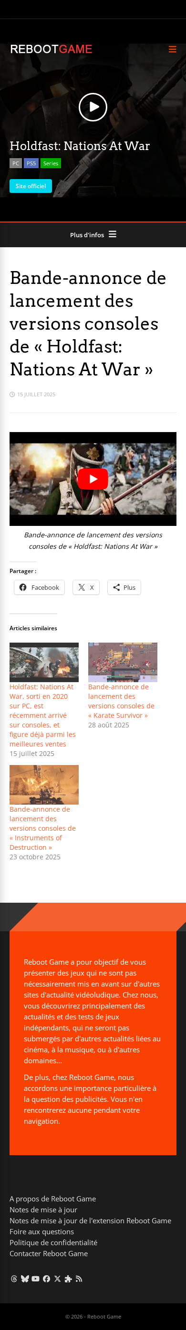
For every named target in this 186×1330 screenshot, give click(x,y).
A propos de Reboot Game (53, 1198)
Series (50, 163)
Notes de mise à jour (43, 1209)
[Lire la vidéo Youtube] (93, 479)
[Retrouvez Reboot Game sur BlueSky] (25, 1278)
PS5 (31, 163)
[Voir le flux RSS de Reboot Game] (79, 1278)
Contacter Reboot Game (49, 1253)
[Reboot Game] (51, 52)
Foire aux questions (42, 1231)
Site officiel (31, 186)
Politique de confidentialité (53, 1242)
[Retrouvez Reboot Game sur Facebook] (46, 1278)
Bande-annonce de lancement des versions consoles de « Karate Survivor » (121, 701)
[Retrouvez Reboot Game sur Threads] (14, 1278)
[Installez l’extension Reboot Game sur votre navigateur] (68, 1278)
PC (15, 163)
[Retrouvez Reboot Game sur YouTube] (36, 1278)
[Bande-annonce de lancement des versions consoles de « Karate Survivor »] (122, 662)
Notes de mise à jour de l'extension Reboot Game (90, 1220)
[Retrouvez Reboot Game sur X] (57, 1278)
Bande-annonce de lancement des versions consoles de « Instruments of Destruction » (43, 828)
